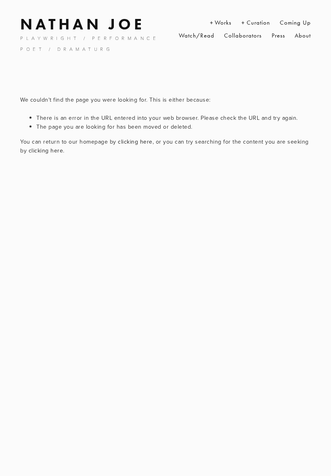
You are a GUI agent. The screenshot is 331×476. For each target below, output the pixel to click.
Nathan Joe (82, 24)
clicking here (135, 142)
